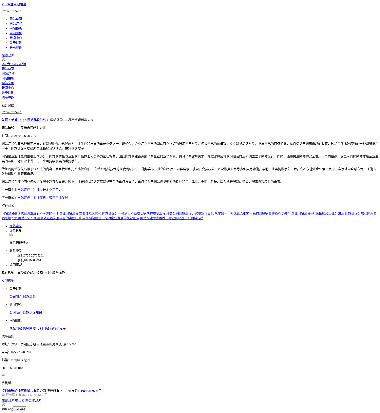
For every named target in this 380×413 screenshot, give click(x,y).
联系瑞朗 (16, 47)
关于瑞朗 (16, 42)
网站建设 (16, 23)
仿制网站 (29, 328)
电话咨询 (21, 400)
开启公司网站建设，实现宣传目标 (190, 213)
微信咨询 (34, 400)
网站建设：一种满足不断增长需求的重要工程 (133, 213)
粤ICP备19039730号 (88, 391)
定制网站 (42, 328)
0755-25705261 (12, 112)
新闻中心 (16, 38)
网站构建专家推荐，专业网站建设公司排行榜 (171, 218)
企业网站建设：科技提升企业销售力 (36, 189)
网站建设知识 (36, 120)
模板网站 (16, 328)
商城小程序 (58, 328)
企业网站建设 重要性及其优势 (80, 213)
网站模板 (16, 28)
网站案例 (16, 33)
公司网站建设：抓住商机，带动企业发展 (39, 197)
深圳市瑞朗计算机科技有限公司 (24, 391)
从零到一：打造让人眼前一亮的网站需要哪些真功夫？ (253, 213)
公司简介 (16, 296)
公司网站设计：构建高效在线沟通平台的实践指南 (47, 218)
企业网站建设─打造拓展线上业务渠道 (317, 213)
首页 (5, 120)
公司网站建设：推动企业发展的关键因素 (110, 218)
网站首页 (16, 19)
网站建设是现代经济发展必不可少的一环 (30, 213)
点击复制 (19, 409)
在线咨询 (8, 55)
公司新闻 (16, 312)
